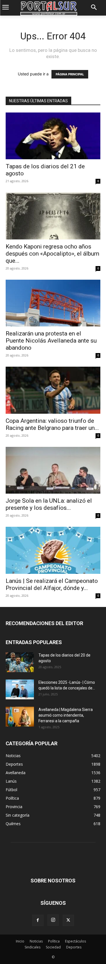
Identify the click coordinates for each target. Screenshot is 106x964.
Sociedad (53, 947)
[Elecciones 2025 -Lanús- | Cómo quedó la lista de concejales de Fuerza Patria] (20, 689)
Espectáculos (75, 941)
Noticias (36, 941)
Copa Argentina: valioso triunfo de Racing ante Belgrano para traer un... (52, 424)
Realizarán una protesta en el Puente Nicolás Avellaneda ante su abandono (51, 340)
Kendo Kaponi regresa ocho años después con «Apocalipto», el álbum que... (52, 253)
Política (54, 941)
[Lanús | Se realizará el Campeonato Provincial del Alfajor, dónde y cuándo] (53, 550)
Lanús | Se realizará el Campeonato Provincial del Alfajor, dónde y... (52, 584)
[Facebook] (38, 920)
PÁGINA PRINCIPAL (70, 74)
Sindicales (32, 947)
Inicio (20, 941)
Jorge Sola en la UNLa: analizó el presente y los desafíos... (49, 504)
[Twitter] (68, 920)
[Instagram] (53, 920)
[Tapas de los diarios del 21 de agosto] (53, 135)
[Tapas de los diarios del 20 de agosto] (20, 662)
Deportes (73, 947)
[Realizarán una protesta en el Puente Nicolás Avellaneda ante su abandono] (53, 303)
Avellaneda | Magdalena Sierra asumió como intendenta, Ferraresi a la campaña (65, 715)
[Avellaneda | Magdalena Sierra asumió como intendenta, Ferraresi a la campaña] (20, 717)
